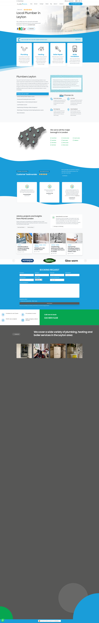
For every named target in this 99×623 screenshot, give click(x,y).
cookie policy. (56, 620)
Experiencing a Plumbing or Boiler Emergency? (27, 107)
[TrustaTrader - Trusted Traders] (23, 28)
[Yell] (19, 28)
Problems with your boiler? (23, 93)
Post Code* (52, 272)
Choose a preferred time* (55, 277)
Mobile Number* (23, 277)
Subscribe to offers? (23, 299)
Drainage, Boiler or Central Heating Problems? (27, 102)
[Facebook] (18, 28)
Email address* (68, 272)
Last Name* (37, 272)
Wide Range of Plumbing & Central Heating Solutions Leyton (30, 110)
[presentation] (15, 193)
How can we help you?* (24, 282)
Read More (55, 195)
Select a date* (37, 277)
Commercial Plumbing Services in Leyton (26, 99)
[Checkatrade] (25, 28)
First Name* (22, 272)
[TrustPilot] (21, 28)
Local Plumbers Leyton (22, 104)
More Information (21, 112)
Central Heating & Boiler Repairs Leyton (25, 96)
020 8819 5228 (31, 25)
